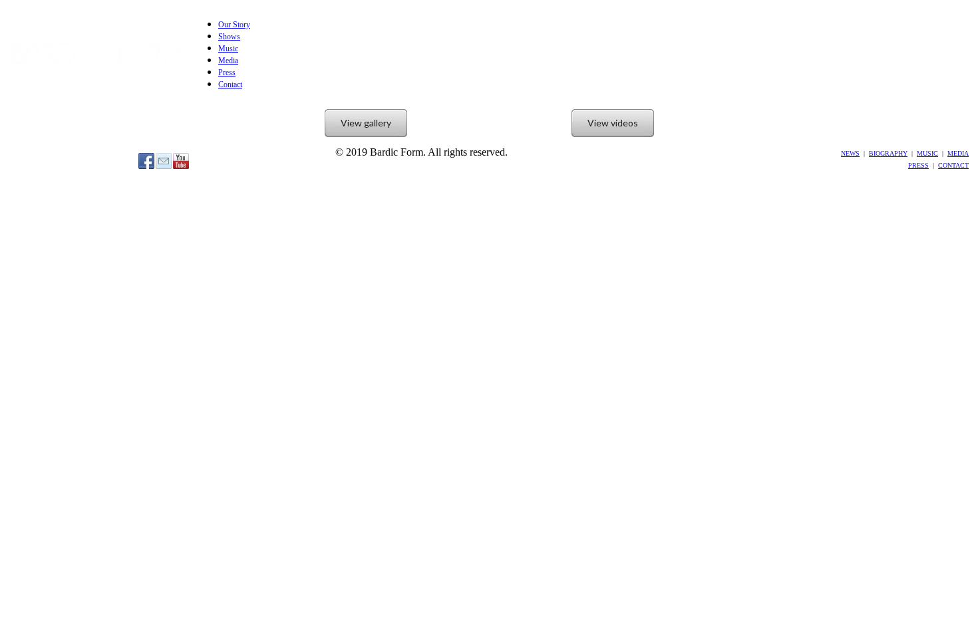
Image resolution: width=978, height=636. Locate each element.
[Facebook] (146, 161)
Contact (230, 84)
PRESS (918, 165)
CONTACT (953, 165)
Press (227, 72)
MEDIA (958, 153)
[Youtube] (181, 161)
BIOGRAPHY (888, 153)
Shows (229, 36)
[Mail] (164, 161)
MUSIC (927, 153)
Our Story (234, 24)
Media (228, 60)
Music (228, 48)
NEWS (850, 153)
